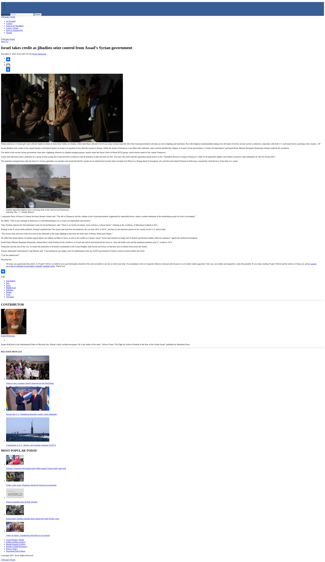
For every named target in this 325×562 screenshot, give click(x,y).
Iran (7, 283)
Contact (9, 23)
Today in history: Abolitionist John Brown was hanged (28, 535)
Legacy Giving (12, 28)
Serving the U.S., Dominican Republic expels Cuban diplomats (31, 414)
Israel (8, 285)
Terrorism (10, 297)
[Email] (165, 66)
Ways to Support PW (14, 30)
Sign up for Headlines (15, 26)
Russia (8, 292)
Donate (9, 33)
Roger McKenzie (39, 54)
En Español (10, 21)
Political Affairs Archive (15, 542)
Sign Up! (4, 41)
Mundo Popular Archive (16, 544)
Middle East (11, 288)
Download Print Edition (15, 551)
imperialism (10, 281)
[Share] (165, 59)
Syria (8, 294)
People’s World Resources (16, 547)
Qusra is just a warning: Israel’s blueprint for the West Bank (30, 383)
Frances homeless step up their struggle (21, 502)
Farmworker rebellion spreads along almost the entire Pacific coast (32, 519)
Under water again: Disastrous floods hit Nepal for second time (31, 485)
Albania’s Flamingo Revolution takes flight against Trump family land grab (36, 468)
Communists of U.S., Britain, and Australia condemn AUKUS (31, 445)
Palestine (9, 290)
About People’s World (15, 540)
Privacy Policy (12, 549)
